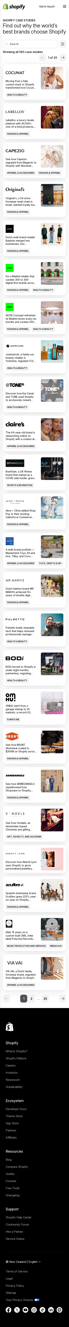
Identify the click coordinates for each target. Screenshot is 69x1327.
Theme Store (14, 1116)
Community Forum (17, 1224)
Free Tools (12, 1188)
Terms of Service (17, 1271)
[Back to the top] (9, 1026)
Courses (11, 1181)
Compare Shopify (17, 1167)
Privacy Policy (15, 1285)
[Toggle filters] (62, 44)
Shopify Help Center (18, 1217)
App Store (12, 1123)
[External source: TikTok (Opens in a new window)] (42, 1310)
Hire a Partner (14, 1231)
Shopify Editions (16, 1058)
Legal (9, 1278)
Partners (11, 1130)
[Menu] (64, 6)
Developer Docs (16, 1109)
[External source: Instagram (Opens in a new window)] (34, 1310)
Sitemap (11, 1293)
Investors (12, 1072)
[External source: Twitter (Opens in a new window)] (17, 1310)
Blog (9, 1159)
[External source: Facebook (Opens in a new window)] (8, 1310)
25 (45, 998)
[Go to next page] (62, 57)
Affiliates (11, 1137)
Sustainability (14, 1087)
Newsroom (13, 1079)
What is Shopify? (16, 1051)
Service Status (15, 1239)
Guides (10, 1174)
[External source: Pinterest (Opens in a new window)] (59, 1310)
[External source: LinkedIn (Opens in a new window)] (51, 1310)
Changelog (12, 1195)
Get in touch (47, 6)
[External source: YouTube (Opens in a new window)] (25, 1310)
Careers (11, 1065)
